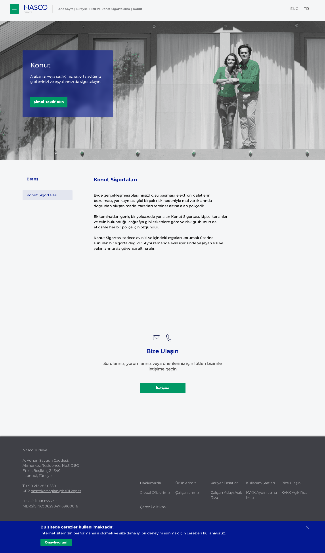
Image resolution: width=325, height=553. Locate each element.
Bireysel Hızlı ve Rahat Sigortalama (103, 9)
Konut (137, 9)
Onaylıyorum (56, 542)
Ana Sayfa (65, 9)
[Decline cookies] (307, 527)
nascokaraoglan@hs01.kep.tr (56, 491)
